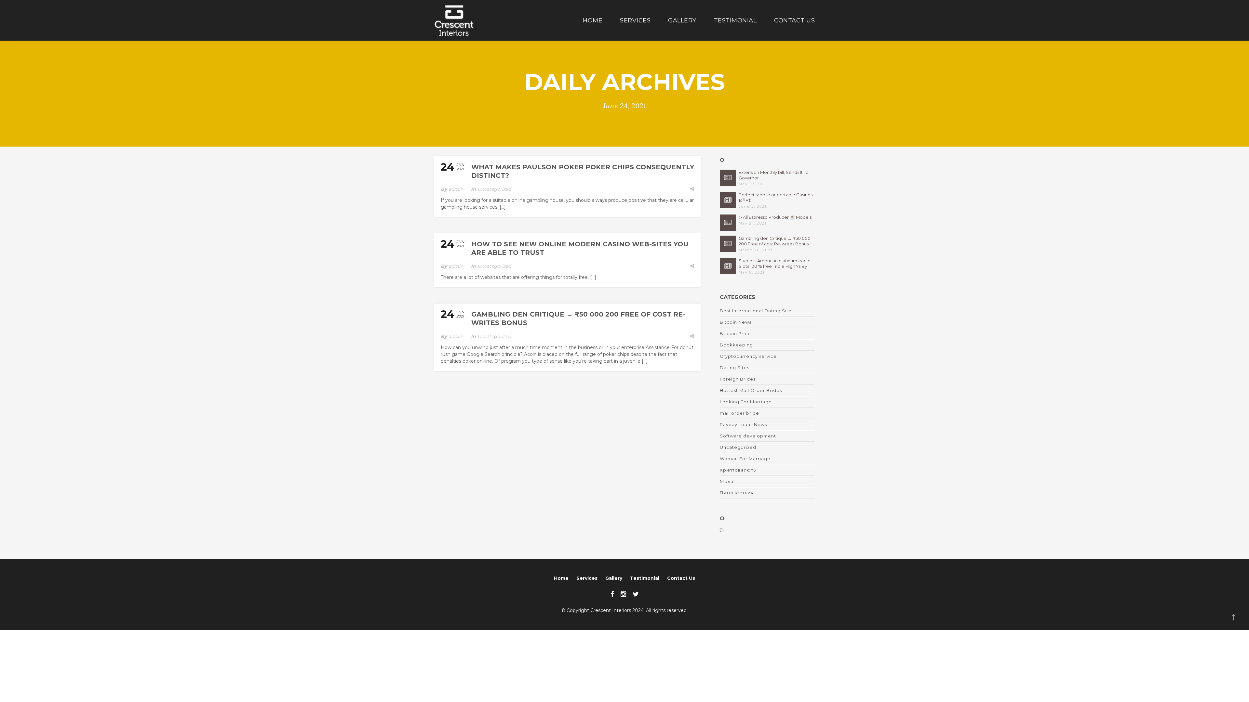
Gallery (682, 20)
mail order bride (739, 413)
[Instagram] (623, 594)
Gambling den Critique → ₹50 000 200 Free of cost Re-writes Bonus (775, 241)
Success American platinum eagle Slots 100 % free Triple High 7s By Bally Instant (775, 263)
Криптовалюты (738, 470)
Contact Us (794, 20)
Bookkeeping (736, 344)
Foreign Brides (738, 379)
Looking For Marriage (746, 401)
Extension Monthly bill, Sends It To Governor (774, 175)
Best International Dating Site (756, 310)
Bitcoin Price (735, 333)
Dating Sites (734, 367)
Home (592, 20)
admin (456, 189)
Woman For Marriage (745, 458)
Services (635, 20)
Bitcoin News (735, 322)
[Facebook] (612, 594)
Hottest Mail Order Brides (751, 390)
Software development (748, 435)
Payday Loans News (743, 424)
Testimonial (735, 20)
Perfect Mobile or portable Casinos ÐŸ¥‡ (776, 197)
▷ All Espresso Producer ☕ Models (775, 217)
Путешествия (737, 492)
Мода (726, 481)
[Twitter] (635, 594)
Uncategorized (494, 189)
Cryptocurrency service (748, 356)
